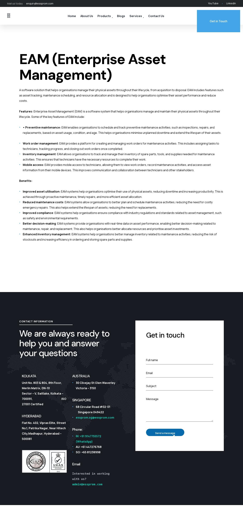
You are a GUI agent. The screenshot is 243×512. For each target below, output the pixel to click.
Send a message (165, 433)
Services (136, 16)
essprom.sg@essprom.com (95, 417)
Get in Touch (218, 21)
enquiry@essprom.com (39, 3)
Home (72, 16)
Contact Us (156, 16)
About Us (86, 16)
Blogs (121, 16)
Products (104, 16)
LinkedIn (231, 3)
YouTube (213, 3)
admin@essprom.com (87, 484)
